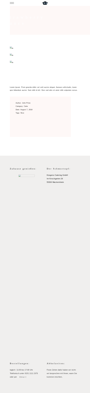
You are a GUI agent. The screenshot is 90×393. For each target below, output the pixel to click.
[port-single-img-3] (45, 48)
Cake (26, 106)
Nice (22, 113)
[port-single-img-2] (45, 55)
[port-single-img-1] (45, 62)
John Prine (26, 103)
